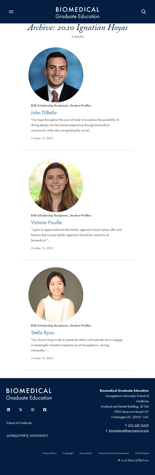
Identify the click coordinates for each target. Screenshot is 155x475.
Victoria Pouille (46, 222)
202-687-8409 (138, 425)
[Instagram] (32, 410)
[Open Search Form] (143, 11)
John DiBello (44, 112)
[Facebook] (45, 410)
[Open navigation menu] (11, 11)
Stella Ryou (42, 332)
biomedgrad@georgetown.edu (129, 430)
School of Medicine (19, 423)
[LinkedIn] (8, 410)
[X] (20, 410)
